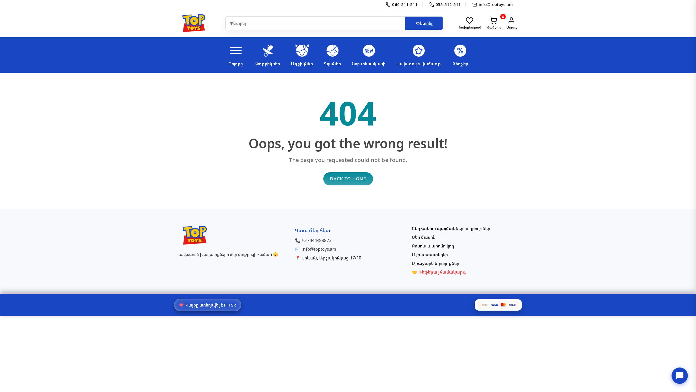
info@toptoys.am (319, 249)
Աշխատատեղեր (430, 255)
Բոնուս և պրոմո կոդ (433, 246)
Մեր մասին (424, 237)
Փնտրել (424, 23)
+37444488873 (316, 240)
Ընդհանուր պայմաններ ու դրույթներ (451, 228)
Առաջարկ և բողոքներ (435, 263)
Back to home (348, 179)
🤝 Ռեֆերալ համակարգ (439, 272)
